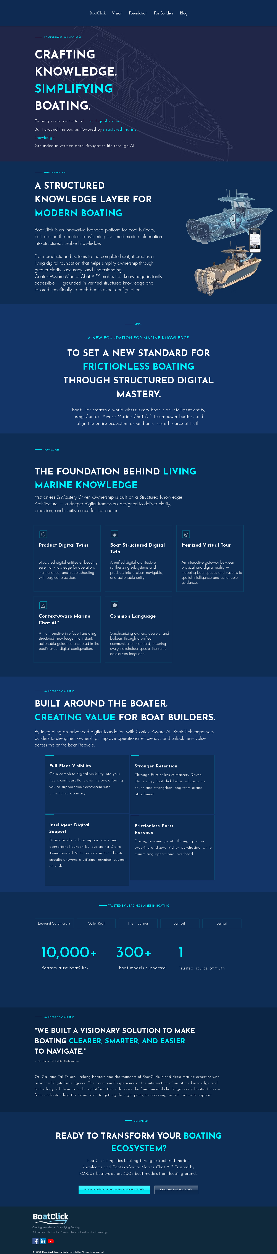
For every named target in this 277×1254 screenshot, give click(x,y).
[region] (87, 784)
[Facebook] (35, 1241)
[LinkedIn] (43, 1241)
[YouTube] (51, 1241)
